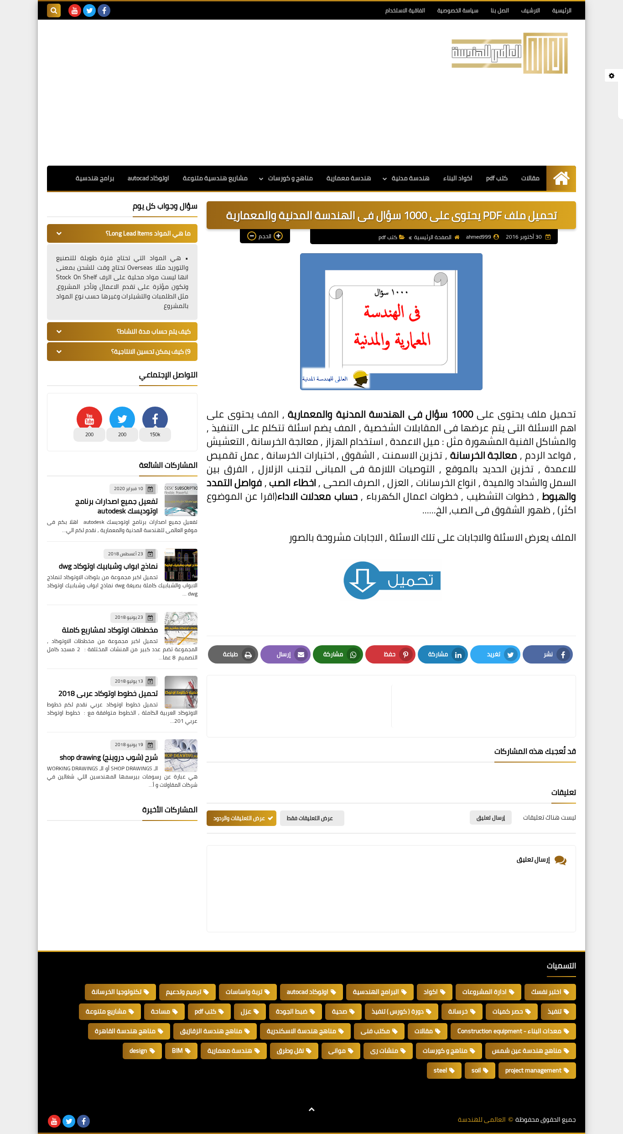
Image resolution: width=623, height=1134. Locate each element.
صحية (339, 1011)
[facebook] (104, 10)
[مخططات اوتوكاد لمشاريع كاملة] (181, 628)
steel (440, 1070)
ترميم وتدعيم (183, 992)
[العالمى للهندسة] (510, 53)
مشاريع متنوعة (106, 1011)
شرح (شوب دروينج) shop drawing (109, 757)
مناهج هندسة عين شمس (526, 1050)
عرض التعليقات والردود (239, 818)
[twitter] (89, 10)
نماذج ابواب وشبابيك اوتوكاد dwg (108, 566)
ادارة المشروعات (484, 992)
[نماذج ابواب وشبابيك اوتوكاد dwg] (181, 565)
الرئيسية (561, 10)
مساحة (160, 1011)
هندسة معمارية (349, 178)
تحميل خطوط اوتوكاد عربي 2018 (108, 693)
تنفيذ (554, 1011)
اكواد (431, 992)
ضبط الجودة (291, 1011)
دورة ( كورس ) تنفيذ (398, 1011)
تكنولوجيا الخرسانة (116, 992)
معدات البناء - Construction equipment (509, 1031)
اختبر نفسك (546, 992)
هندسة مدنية (411, 178)
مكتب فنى (375, 1031)
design (138, 1050)
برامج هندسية (95, 178)
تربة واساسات (244, 992)
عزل (246, 1011)
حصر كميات (508, 1011)
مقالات (530, 178)
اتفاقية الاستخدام (405, 10)
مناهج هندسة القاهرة (125, 1031)
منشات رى (384, 1050)
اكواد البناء (457, 178)
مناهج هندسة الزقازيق (211, 1031)
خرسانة (458, 1011)
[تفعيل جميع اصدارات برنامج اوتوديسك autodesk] (181, 499)
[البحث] (54, 10)
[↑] (311, 1110)
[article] (303, 706)
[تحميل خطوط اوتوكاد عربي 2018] (181, 692)
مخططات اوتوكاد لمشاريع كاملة (110, 630)
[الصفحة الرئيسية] (561, 178)
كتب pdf (497, 178)
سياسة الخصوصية (457, 10)
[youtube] (74, 10)
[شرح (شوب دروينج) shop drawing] (181, 755)
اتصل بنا (500, 10)
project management (533, 1070)
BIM (177, 1050)
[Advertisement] (213, 93)
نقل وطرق (290, 1050)
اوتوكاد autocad (148, 178)
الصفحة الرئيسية (433, 237)
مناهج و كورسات (290, 178)
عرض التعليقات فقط (310, 818)
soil (476, 1070)
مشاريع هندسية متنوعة (215, 178)
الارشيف (530, 10)
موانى (337, 1050)
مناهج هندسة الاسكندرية (301, 1031)
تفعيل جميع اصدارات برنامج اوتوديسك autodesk (116, 505)
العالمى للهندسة (482, 1119)
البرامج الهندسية (376, 992)
